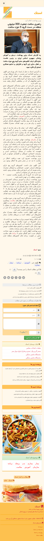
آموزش (21, 116)
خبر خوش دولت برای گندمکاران (33, 400)
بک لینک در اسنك (38, 529)
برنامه (14, 233)
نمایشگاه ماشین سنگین (33, 354)
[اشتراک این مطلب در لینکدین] (8, 277)
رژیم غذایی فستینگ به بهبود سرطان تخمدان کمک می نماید (26, 380)
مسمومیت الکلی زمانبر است (33, 288)
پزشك (17, 463)
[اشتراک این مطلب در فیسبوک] (19, 277)
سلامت (12, 200)
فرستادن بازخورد (32, 338)
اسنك (38, 13)
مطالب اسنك (39, 535)
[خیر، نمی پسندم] (39, 273)
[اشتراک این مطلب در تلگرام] (23, 277)
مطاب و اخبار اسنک (21, 477)
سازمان (33, 139)
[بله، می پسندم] (14, 269)
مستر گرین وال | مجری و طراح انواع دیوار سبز (26, 351)
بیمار (11, 263)
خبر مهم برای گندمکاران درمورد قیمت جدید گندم (29, 377)
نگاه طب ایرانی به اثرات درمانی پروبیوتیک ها (29, 291)
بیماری (37, 265)
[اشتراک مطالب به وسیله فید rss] (4, 277)
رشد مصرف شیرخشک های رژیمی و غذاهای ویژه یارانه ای (26, 297)
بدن (23, 463)
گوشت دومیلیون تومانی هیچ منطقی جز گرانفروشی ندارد (27, 397)
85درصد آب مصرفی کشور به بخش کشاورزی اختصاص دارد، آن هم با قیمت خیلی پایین (23, 369)
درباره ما (40, 527)
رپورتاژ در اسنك (38, 532)
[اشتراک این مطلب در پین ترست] (12, 277)
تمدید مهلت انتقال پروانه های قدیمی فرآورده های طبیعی (27, 394)
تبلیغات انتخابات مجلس (33, 348)
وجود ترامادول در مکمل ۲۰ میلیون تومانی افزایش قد (28, 391)
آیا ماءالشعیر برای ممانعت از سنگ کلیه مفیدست (29, 294)
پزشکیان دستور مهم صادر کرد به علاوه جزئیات (30, 374)
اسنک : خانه (8, 480)
